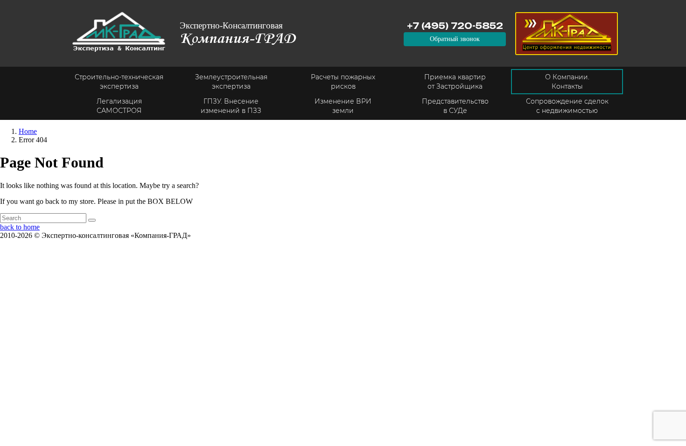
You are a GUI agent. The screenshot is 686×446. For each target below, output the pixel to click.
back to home (20, 227)
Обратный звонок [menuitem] (455, 38)
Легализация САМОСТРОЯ (119, 106)
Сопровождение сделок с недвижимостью (567, 106)
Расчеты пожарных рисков (343, 82)
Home (28, 131)
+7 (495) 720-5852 (455, 26)
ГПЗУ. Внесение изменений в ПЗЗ (231, 106)
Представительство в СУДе (455, 106)
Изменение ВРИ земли (343, 106)
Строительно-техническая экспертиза (119, 82)
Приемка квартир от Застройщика (455, 82)
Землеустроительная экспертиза (231, 82)
